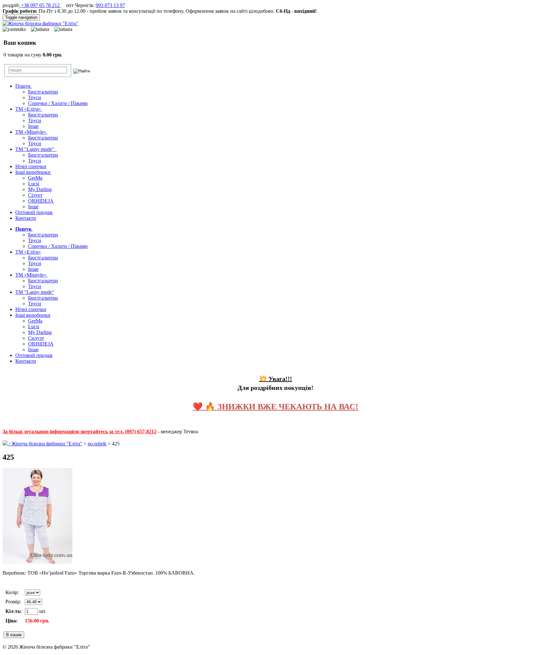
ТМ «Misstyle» (31, 132)
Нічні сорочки (30, 166)
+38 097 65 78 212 (40, 5)
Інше (33, 126)
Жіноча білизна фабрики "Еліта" (46, 443)
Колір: (12, 592)
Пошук (23, 86)
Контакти (25, 218)
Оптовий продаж (34, 212)
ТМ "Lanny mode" (36, 149)
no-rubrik (97, 443)
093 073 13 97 (110, 5)
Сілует (35, 195)
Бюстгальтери (43, 91)
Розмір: (13, 601)
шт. (42, 611)
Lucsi (33, 183)
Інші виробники (33, 172)
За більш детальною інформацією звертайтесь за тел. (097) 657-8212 (80, 431)
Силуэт (36, 338)
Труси (34, 97)
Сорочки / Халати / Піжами (58, 103)
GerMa (35, 178)
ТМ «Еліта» (28, 109)
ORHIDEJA (41, 201)
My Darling (40, 189)
